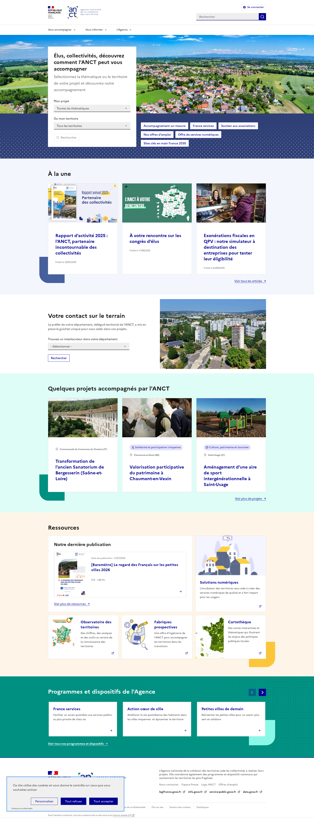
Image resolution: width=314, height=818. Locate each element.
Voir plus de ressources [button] (70, 604)
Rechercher (262, 16)
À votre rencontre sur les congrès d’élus (155, 238)
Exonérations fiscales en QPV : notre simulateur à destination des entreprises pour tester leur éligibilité (229, 247)
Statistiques (202, 807)
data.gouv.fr (250, 792)
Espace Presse (190, 785)
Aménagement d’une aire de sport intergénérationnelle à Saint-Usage (230, 476)
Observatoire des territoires (96, 624)
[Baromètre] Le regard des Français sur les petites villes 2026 (134, 567)
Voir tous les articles (248, 281)
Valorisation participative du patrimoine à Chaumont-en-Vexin (157, 473)
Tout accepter (103, 801)
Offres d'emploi (228, 785)
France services (203, 126)
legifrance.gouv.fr (170, 792)
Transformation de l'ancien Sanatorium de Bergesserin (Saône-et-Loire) (79, 470)
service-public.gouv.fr (223, 792)
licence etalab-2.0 (122, 815)
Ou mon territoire (66, 118)
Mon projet (61, 101)
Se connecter (255, 7)
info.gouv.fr (195, 792)
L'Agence (122, 30)
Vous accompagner (60, 30)
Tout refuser (73, 801)
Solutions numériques (219, 582)
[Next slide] (262, 692)
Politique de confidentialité (131, 807)
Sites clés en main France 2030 (165, 143)
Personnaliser (44, 801)
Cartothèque (239, 622)
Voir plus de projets (248, 498)
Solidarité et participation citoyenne (158, 447)
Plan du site (157, 807)
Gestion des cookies (179, 807)
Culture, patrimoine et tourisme (229, 447)
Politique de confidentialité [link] (21, 808)
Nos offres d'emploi (157, 134)
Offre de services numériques (198, 134)
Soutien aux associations (238, 126)
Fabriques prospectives (165, 624)
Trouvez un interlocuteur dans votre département (83, 339)
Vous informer (94, 30)
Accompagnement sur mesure (165, 126)
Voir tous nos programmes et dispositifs (76, 743)
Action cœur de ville (145, 709)
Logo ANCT (208, 785)
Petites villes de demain (222, 709)
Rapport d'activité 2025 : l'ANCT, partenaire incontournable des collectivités (81, 244)
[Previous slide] (252, 692)
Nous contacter (169, 785)
